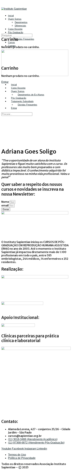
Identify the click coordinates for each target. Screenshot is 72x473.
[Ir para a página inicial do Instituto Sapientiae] (14, 8)
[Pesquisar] (3, 28)
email (5, 205)
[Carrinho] (3, 32)
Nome (5, 201)
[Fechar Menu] (3, 78)
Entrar (5, 82)
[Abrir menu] (3, 19)
